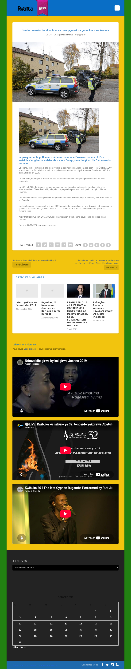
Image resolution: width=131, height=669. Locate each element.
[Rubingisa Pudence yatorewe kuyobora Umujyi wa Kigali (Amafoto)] (104, 291)
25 (35, 636)
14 (80, 623)
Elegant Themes (30, 665)
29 (95, 636)
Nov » (23, 647)
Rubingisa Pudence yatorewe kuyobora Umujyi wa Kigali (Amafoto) (103, 309)
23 (111, 630)
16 (111, 623)
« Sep (15, 647)
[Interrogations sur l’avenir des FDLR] (27, 291)
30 (111, 636)
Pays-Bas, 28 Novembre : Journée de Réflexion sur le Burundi (51, 308)
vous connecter (31, 349)
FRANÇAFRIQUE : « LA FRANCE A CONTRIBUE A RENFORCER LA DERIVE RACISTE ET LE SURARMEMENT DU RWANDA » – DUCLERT (77, 314)
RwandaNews (66, 35)
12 (51, 623)
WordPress (55, 665)
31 (20, 642)
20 (66, 630)
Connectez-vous (89, 664)
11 (35, 623)
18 (35, 630)
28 (80, 636)
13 (66, 623)
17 (20, 630)
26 (51, 636)
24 (20, 636)
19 (51, 630)
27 (66, 636)
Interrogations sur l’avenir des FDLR (27, 304)
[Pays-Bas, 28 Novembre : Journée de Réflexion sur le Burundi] (52, 291)
